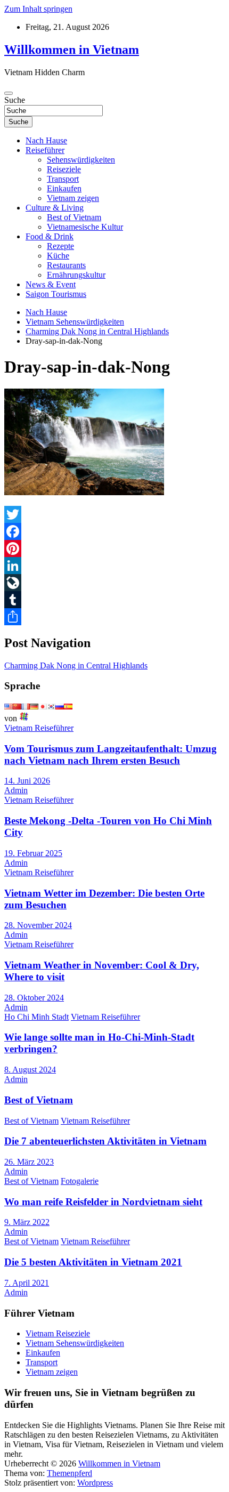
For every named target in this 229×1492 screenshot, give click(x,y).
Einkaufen (64, 188)
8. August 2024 (30, 1069)
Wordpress (95, 1482)
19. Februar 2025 (33, 853)
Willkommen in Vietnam (71, 50)
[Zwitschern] (114, 514)
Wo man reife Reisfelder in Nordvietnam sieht (103, 1201)
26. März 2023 (29, 1161)
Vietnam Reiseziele (58, 1333)
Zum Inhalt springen (38, 8)
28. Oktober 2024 (34, 997)
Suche (14, 99)
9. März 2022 (27, 1222)
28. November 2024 (38, 925)
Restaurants (66, 265)
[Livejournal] (114, 582)
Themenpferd (69, 1473)
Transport (63, 178)
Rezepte (60, 246)
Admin (16, 790)
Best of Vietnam (74, 217)
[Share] (114, 616)
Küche (58, 255)
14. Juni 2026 (27, 780)
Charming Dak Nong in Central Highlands (76, 665)
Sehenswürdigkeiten (81, 159)
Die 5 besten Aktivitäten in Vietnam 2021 (93, 1262)
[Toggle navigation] (8, 93)
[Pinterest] (114, 548)
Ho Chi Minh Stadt (36, 1016)
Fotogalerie (80, 1180)
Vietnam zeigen (73, 198)
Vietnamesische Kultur (85, 226)
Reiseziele (64, 169)
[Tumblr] (114, 599)
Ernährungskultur (76, 274)
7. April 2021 (26, 1282)
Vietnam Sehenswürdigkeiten (75, 1343)
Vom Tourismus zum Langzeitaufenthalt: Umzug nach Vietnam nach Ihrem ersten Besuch (110, 754)
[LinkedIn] (114, 565)
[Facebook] (114, 531)
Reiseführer (45, 150)
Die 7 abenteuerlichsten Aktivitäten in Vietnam (105, 1141)
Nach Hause (46, 140)
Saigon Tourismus (56, 294)
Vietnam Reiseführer (38, 727)
